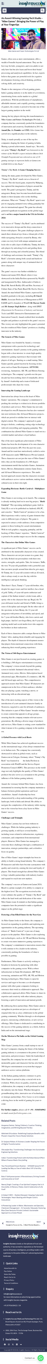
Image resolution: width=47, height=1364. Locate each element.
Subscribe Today (10, 1274)
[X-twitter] (13, 1344)
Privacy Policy (9, 1280)
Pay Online (8, 1271)
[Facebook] (5, 1344)
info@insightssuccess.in (13, 1294)
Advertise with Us (10, 1268)
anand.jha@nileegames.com (19, 1113)
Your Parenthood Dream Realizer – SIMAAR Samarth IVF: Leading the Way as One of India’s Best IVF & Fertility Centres (22, 1168)
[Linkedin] (17, 1344)
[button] (5, 10)
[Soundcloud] (21, 1344)
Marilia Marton (37, 289)
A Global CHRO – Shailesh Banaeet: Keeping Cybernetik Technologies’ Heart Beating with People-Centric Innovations (22, 1197)
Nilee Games (27, 1096)
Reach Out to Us (9, 1277)
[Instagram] (9, 1344)
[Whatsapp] (41, 1358)
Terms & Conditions (11, 1283)
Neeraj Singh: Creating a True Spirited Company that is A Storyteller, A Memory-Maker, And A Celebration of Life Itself (22, 1186)
